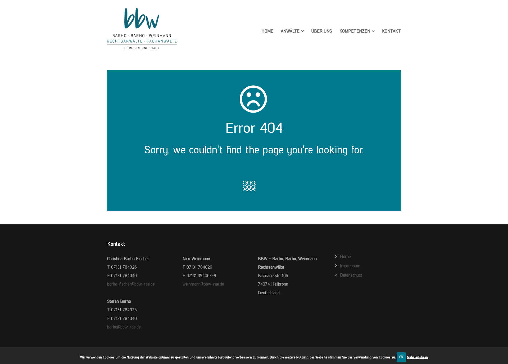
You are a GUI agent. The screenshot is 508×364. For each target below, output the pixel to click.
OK (401, 357)
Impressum (350, 265)
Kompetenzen (354, 31)
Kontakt (391, 31)
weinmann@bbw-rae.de (203, 284)
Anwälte (290, 31)
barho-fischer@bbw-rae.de (131, 284)
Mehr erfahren (417, 357)
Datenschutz (351, 275)
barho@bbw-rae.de (124, 327)
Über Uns (321, 31)
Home (267, 31)
